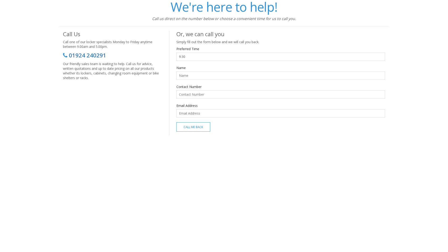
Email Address (187, 105)
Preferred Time (187, 49)
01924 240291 (87, 55)
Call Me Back (193, 127)
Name (181, 68)
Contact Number (189, 86)
